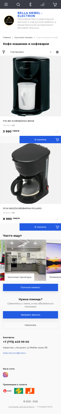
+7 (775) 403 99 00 (16, 342)
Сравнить (56, 131)
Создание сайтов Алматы (21, 406)
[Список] (57, 52)
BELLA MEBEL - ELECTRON (29, 14)
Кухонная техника (23, 37)
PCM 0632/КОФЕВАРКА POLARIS (22, 208)
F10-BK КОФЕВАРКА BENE (18, 121)
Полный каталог (30, 287)
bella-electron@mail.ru (14, 353)
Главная (7, 37)
